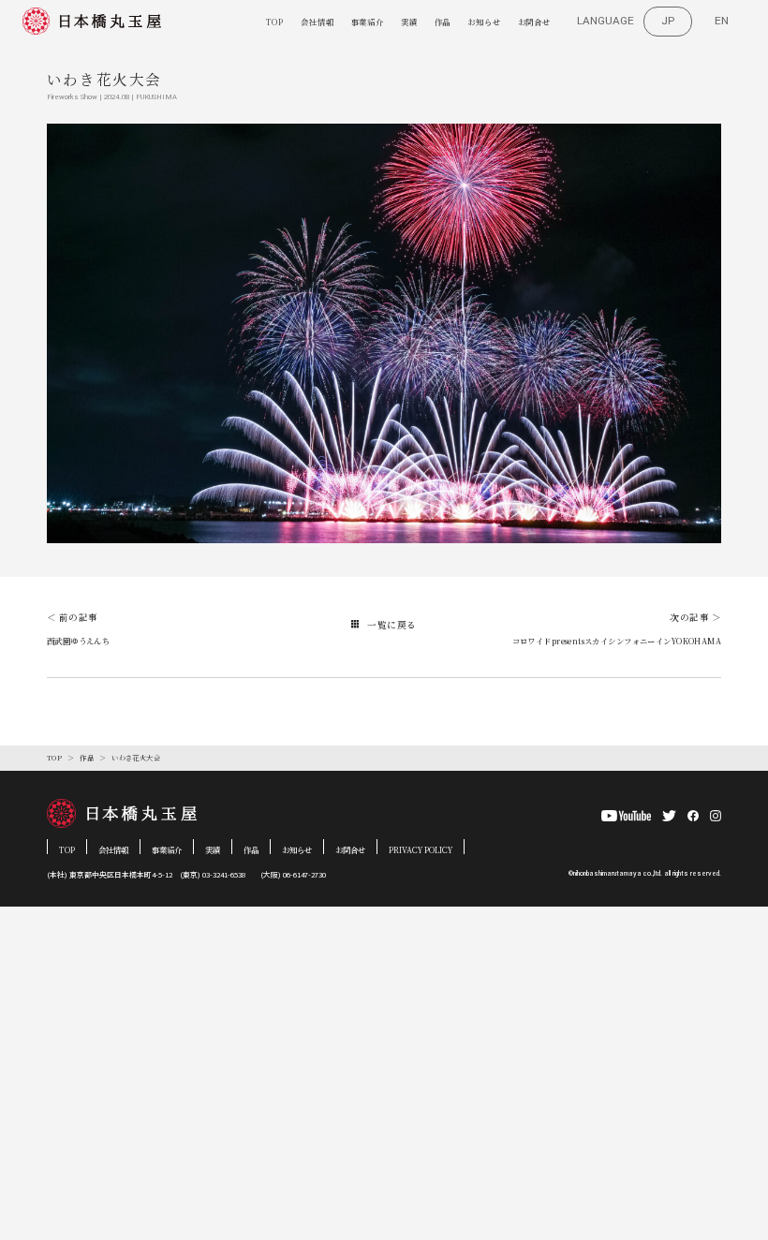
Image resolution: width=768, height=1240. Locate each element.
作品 (443, 21)
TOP (275, 21)
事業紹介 (367, 21)
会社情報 (317, 21)
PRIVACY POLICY (420, 849)
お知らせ (483, 21)
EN (722, 21)
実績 (409, 21)
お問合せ (534, 21)
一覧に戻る (391, 624)
